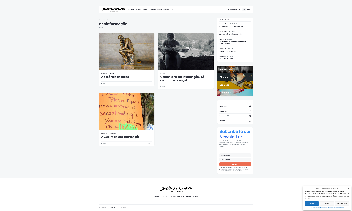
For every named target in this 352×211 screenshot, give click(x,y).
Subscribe (235, 164)
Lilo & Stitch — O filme (227, 59)
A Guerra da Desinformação (120, 137)
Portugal (114, 133)
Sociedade (104, 73)
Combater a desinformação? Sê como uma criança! (182, 78)
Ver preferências (342, 203)
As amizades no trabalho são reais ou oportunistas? (232, 42)
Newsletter (122, 207)
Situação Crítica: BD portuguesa (231, 26)
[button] (348, 188)
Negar (327, 203)
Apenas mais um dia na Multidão (230, 34)
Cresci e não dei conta (227, 51)
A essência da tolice (115, 77)
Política (108, 133)
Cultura (188, 196)
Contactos (113, 207)
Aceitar (311, 203)
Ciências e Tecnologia (176, 196)
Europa (103, 133)
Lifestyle (195, 196)
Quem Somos (103, 207)
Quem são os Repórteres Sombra (319, 208)
